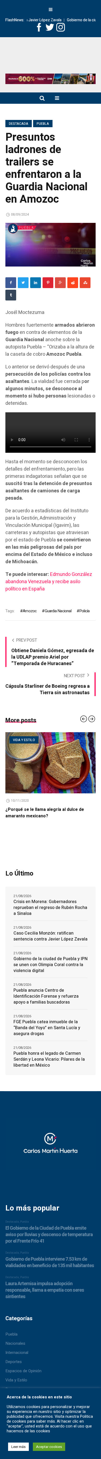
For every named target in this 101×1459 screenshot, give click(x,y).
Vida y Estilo (16, 1380)
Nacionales (15, 1343)
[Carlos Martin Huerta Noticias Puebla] (50, 57)
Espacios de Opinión (23, 1371)
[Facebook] (10, 282)
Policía (84, 611)
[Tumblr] (10, 295)
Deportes (13, 1362)
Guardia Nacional (58, 611)
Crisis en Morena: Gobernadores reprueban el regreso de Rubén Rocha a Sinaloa (50, 907)
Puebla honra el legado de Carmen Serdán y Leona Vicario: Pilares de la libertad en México (49, 1059)
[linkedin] (35, 282)
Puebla (43, 123)
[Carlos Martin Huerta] (50, 1147)
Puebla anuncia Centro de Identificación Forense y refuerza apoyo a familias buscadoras (46, 996)
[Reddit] (72, 282)
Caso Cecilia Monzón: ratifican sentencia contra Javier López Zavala (50, 936)
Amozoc (30, 611)
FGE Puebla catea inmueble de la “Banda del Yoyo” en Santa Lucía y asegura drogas (46, 1028)
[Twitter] (23, 282)
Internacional (16, 1353)
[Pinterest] (48, 282)
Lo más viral (68, 740)
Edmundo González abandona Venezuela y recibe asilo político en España (48, 582)
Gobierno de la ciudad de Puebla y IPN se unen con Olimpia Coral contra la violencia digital (50, 965)
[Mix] (85, 282)
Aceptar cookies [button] (49, 1446)
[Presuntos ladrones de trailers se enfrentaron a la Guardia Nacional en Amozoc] (50, 244)
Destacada (18, 123)
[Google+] (60, 282)
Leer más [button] (18, 1446)
